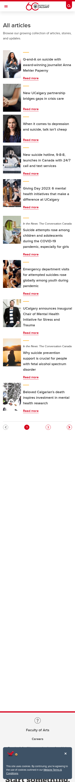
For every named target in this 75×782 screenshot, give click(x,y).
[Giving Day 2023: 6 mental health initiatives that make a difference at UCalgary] (12, 193)
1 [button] (27, 427)
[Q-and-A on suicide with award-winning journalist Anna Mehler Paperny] (12, 64)
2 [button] (49, 427)
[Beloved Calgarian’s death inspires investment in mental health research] (12, 397)
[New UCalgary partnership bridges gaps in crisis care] (12, 98)
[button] (69, 427)
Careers (37, 739)
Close (65, 756)
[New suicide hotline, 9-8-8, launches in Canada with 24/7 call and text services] (12, 159)
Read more (31, 78)
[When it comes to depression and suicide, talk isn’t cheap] (12, 129)
